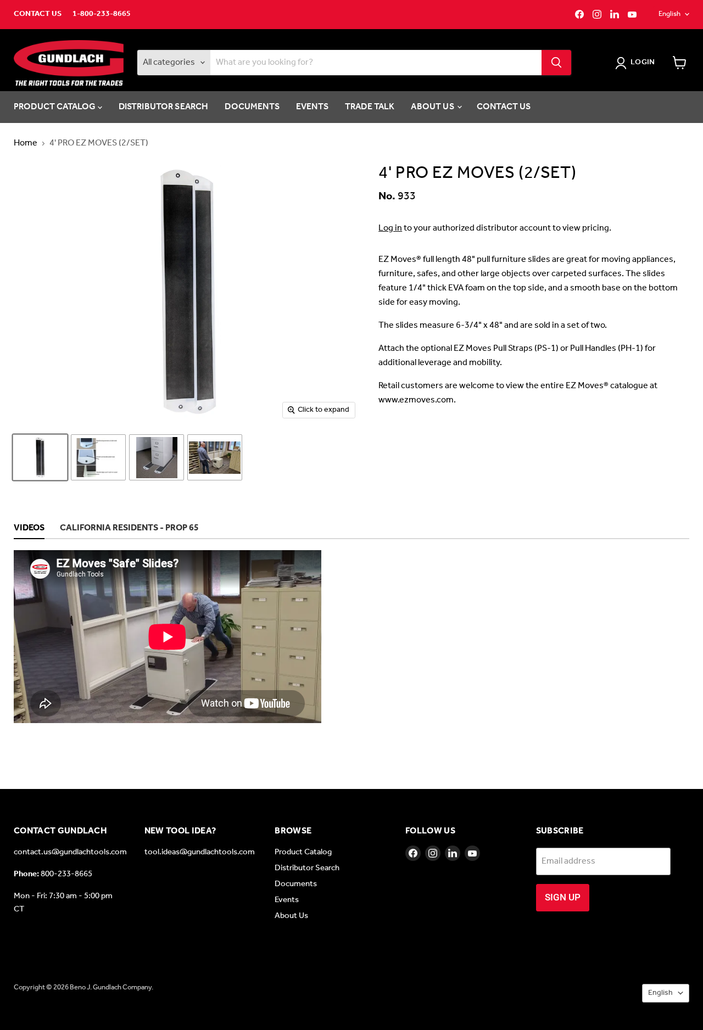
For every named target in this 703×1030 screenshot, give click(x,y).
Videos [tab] (29, 528)
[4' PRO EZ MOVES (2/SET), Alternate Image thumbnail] (98, 457)
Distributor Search (164, 106)
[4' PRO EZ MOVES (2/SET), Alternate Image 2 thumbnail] (156, 457)
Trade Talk (370, 106)
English (669, 14)
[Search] (556, 62)
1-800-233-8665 (101, 14)
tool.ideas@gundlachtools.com (199, 852)
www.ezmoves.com (416, 399)
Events (312, 106)
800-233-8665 (66, 874)
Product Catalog (56, 106)
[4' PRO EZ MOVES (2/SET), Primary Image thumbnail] (40, 457)
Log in (390, 228)
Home (25, 143)
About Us (433, 106)
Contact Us (38, 14)
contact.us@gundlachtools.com (70, 852)
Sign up (563, 897)
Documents (252, 106)
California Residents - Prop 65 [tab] (129, 528)
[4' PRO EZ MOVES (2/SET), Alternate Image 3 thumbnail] (214, 457)
